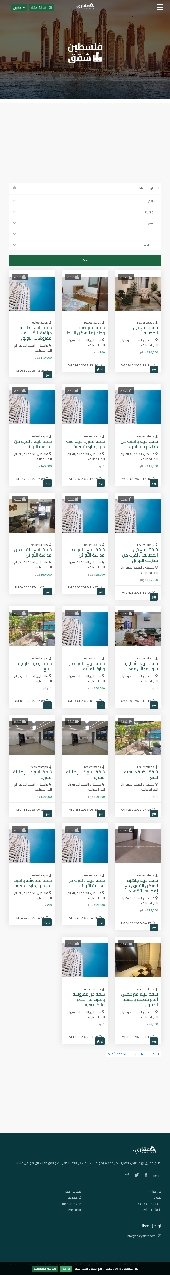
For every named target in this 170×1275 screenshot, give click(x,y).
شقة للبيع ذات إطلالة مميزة (85, 774)
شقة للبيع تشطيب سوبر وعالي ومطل (141, 666)
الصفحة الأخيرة (117, 1054)
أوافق (66, 1268)
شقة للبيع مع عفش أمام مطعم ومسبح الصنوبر (139, 999)
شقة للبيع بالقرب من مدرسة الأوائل (86, 552)
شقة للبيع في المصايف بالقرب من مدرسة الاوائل (140, 555)
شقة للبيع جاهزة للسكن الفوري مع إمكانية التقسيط (141, 885)
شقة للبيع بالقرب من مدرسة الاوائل (33, 444)
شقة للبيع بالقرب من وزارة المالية (86, 666)
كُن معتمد (75, 1197)
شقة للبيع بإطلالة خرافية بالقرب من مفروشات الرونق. (36, 332)
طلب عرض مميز (72, 1203)
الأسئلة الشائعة (151, 1209)
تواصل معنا (75, 1209)
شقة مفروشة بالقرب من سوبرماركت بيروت (32, 883)
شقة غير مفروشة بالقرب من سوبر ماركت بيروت (89, 999)
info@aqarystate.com (141, 1235)
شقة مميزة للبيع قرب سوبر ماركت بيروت (85, 444)
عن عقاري (155, 1191)
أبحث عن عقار (73, 1191)
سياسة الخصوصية (45, 1268)
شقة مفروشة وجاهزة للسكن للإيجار (85, 330)
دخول (157, 1197)
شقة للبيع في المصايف (145, 330)
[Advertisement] (85, 136)
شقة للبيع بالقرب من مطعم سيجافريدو (139, 444)
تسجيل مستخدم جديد (148, 1203)
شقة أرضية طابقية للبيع (35, 666)
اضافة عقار (39, 7)
